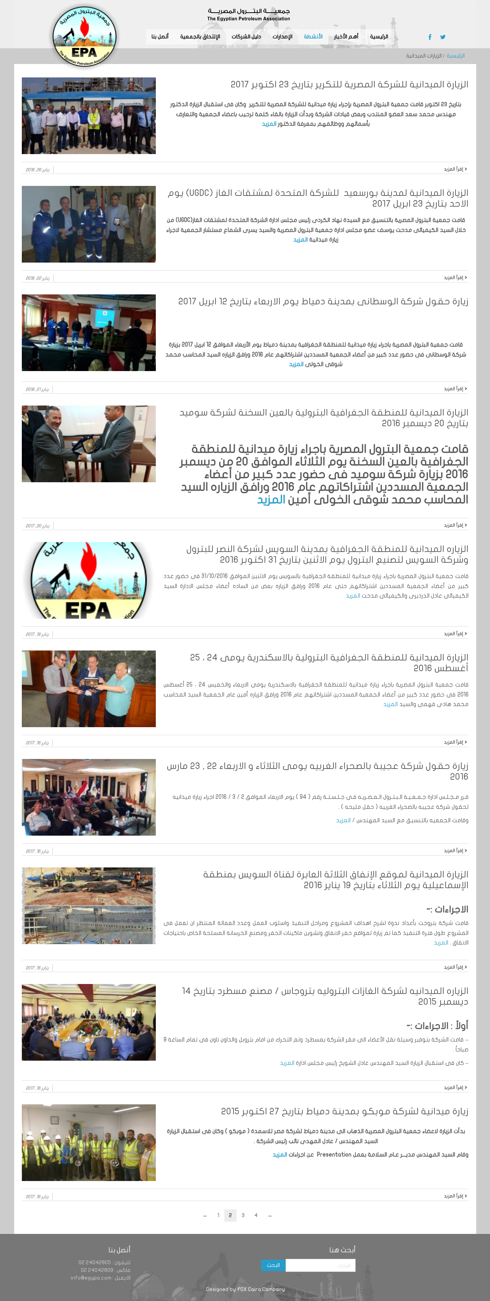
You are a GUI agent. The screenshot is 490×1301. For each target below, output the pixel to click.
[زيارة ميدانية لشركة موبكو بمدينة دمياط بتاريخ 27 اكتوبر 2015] (89, 1142)
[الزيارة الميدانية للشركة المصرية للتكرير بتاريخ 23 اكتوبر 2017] (89, 115)
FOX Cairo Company (261, 1289)
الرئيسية (456, 56)
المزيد (269, 124)
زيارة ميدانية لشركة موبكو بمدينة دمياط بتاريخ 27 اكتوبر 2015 (345, 1111)
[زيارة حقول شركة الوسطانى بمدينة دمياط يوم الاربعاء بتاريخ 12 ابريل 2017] (89, 332)
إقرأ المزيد (453, 169)
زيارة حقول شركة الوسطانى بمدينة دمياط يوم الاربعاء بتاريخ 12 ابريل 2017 (323, 301)
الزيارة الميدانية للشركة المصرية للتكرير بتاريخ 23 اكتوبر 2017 (350, 84)
